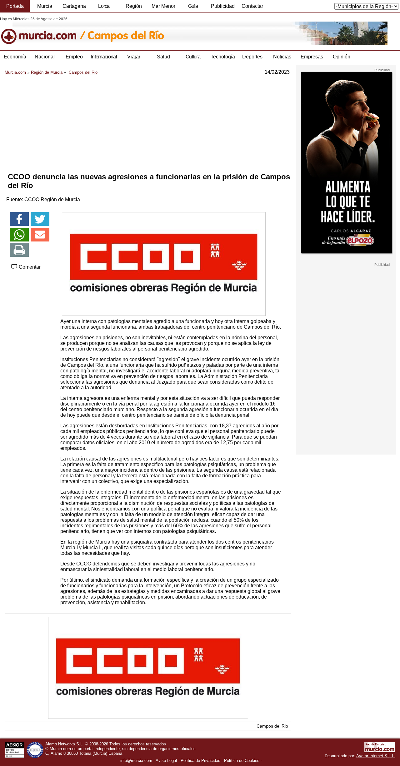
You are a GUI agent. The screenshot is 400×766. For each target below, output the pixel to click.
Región (134, 6)
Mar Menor (163, 6)
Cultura (193, 56)
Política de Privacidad (200, 760)
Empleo (74, 56)
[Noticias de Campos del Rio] (152, 31)
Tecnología (223, 56)
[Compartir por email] (40, 234)
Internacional (104, 56)
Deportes (252, 56)
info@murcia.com (136, 760)
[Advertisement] (148, 123)
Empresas (312, 56)
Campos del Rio (272, 726)
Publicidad (223, 6)
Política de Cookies (241, 760)
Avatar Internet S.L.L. (375, 756)
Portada (15, 6)
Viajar (133, 56)
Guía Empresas (192, 7)
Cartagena (74, 6)
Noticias (282, 56)
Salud (163, 56)
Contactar (252, 6)
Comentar (29, 267)
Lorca (104, 6)
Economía (15, 56)
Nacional (45, 56)
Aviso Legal (166, 760)
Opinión (341, 56)
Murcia (44, 6)
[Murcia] (43, 31)
